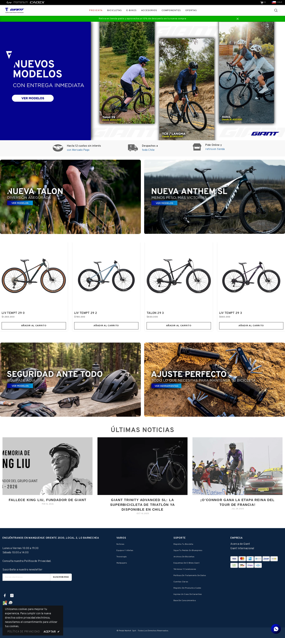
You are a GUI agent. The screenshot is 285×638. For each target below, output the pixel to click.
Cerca (237, 18)
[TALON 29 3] (179, 276)
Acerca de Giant (240, 544)
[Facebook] (4, 595)
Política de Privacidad (37, 561)
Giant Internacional (242, 548)
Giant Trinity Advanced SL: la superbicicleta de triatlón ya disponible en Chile (142, 504)
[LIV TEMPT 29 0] (34, 276)
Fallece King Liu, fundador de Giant (47, 500)
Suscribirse (61, 577)
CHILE (279, 2)
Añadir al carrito (34, 325)
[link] (263, 2)
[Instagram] (12, 595)
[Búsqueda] (277, 10)
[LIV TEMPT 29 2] (106, 276)
